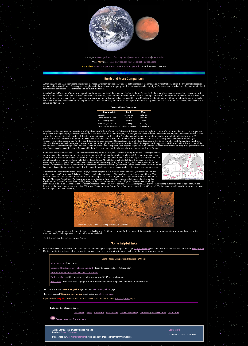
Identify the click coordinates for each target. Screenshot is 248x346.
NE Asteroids (112, 312)
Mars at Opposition (118, 62)
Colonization (158, 57)
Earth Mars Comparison (140, 57)
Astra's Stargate (101, 66)
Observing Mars (120, 57)
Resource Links (158, 312)
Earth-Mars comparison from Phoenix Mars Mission (74, 272)
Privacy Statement (69, 332)
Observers (145, 312)
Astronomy (79, 312)
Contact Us (174, 330)
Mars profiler (198, 248)
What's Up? (173, 312)
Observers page (106, 294)
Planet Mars (56, 281)
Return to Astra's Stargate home (71, 319)
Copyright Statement (76, 337)
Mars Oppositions (103, 57)
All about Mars (58, 263)
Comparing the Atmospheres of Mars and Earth (72, 268)
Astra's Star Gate (124, 73)
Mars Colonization (136, 62)
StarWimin (99, 312)
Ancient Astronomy (129, 312)
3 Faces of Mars (122, 298)
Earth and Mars (57, 277)
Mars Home (150, 62)
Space (89, 312)
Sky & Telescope (142, 248)
